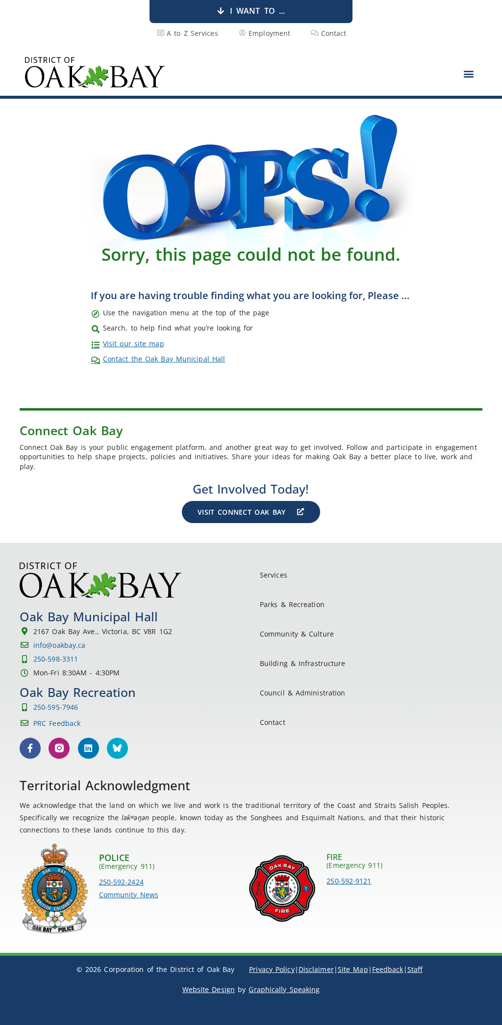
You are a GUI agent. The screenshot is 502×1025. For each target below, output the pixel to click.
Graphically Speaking (284, 989)
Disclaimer (316, 969)
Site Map (353, 969)
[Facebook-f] (30, 748)
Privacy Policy (271, 969)
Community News (128, 894)
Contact (272, 722)
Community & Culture (297, 633)
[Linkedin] (88, 748)
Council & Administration (302, 692)
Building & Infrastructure (303, 663)
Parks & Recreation (292, 604)
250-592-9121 (348, 881)
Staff (415, 969)
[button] (469, 73)
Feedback (387, 969)
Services (273, 575)
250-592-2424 (121, 881)
